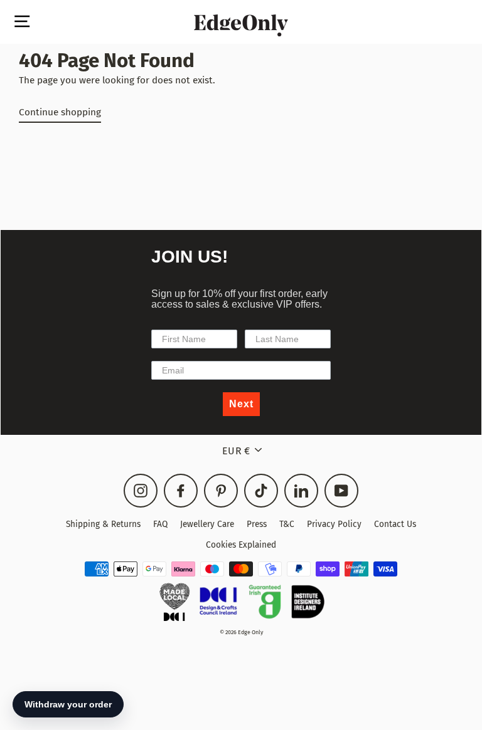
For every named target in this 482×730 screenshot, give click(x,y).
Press (257, 524)
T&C (286, 524)
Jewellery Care (207, 524)
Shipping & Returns (103, 524)
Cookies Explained (241, 545)
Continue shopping (60, 112)
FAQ (160, 524)
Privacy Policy (334, 524)
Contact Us (395, 524)
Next (241, 404)
